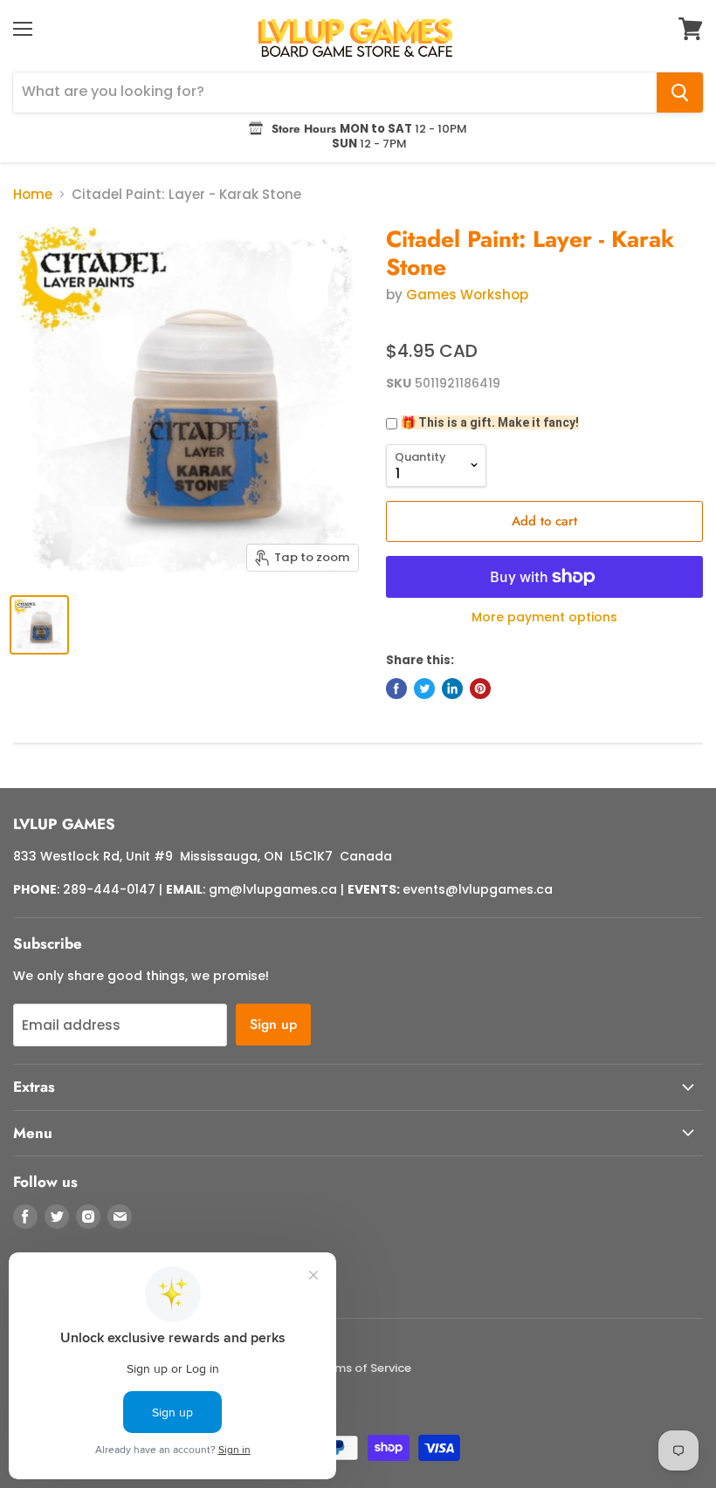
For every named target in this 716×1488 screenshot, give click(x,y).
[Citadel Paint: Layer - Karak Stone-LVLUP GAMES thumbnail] (39, 625)
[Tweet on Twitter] (424, 688)
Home (32, 194)
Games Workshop (467, 294)
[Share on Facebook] (396, 688)
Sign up (273, 1024)
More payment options (544, 617)
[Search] (680, 92)
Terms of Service (363, 1368)
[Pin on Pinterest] (480, 688)
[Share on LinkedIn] (452, 688)
